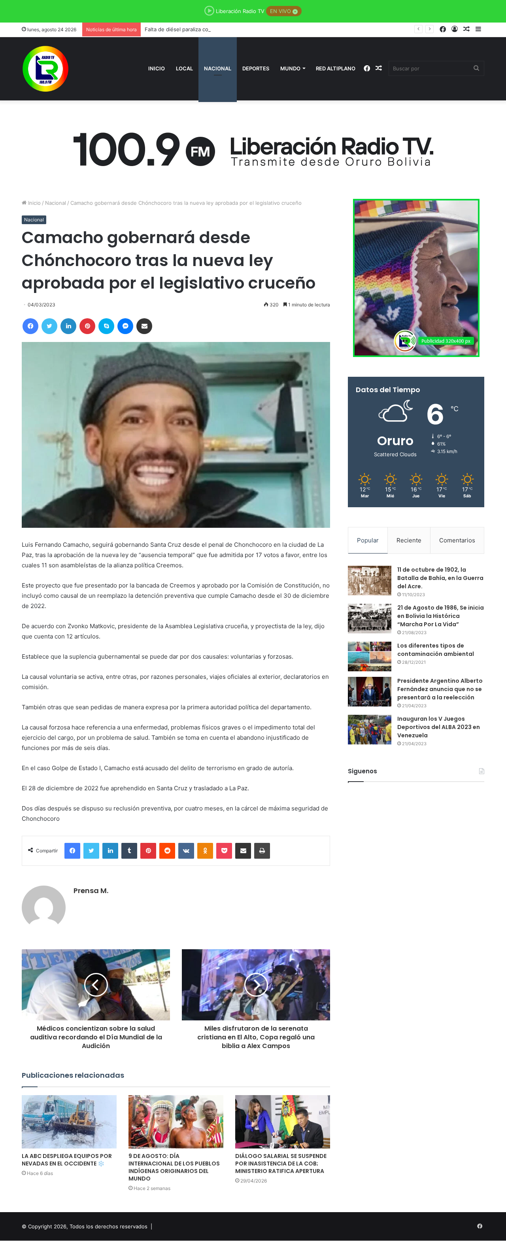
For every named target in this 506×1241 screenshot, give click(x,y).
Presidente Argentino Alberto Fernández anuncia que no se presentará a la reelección (440, 689)
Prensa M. (91, 890)
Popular (368, 540)
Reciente (408, 540)
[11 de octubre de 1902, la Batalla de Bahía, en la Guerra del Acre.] (369, 580)
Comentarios (457, 540)
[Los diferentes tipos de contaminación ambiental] (369, 656)
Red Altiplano (335, 68)
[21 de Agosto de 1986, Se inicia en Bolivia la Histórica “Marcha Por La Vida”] (369, 618)
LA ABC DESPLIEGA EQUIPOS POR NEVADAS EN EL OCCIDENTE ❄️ (67, 1159)
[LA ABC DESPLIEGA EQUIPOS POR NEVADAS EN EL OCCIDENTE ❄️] (69, 1121)
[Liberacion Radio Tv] (45, 69)
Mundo (290, 68)
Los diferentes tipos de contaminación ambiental (435, 650)
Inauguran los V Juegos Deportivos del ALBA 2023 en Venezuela (438, 727)
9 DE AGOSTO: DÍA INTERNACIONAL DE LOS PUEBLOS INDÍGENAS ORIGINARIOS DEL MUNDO (174, 1167)
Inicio (156, 68)
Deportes (255, 68)
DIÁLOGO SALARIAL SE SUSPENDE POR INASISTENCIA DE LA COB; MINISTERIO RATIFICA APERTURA (281, 1163)
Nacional (217, 68)
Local (184, 68)
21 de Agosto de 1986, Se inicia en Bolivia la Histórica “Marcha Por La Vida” (440, 616)
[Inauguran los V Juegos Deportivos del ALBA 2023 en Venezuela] (369, 729)
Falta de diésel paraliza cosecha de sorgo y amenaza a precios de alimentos (238, 29)
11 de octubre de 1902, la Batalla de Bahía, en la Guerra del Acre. (440, 578)
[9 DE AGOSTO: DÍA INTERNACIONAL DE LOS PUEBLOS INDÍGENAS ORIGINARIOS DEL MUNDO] (175, 1121)
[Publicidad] (253, 147)
